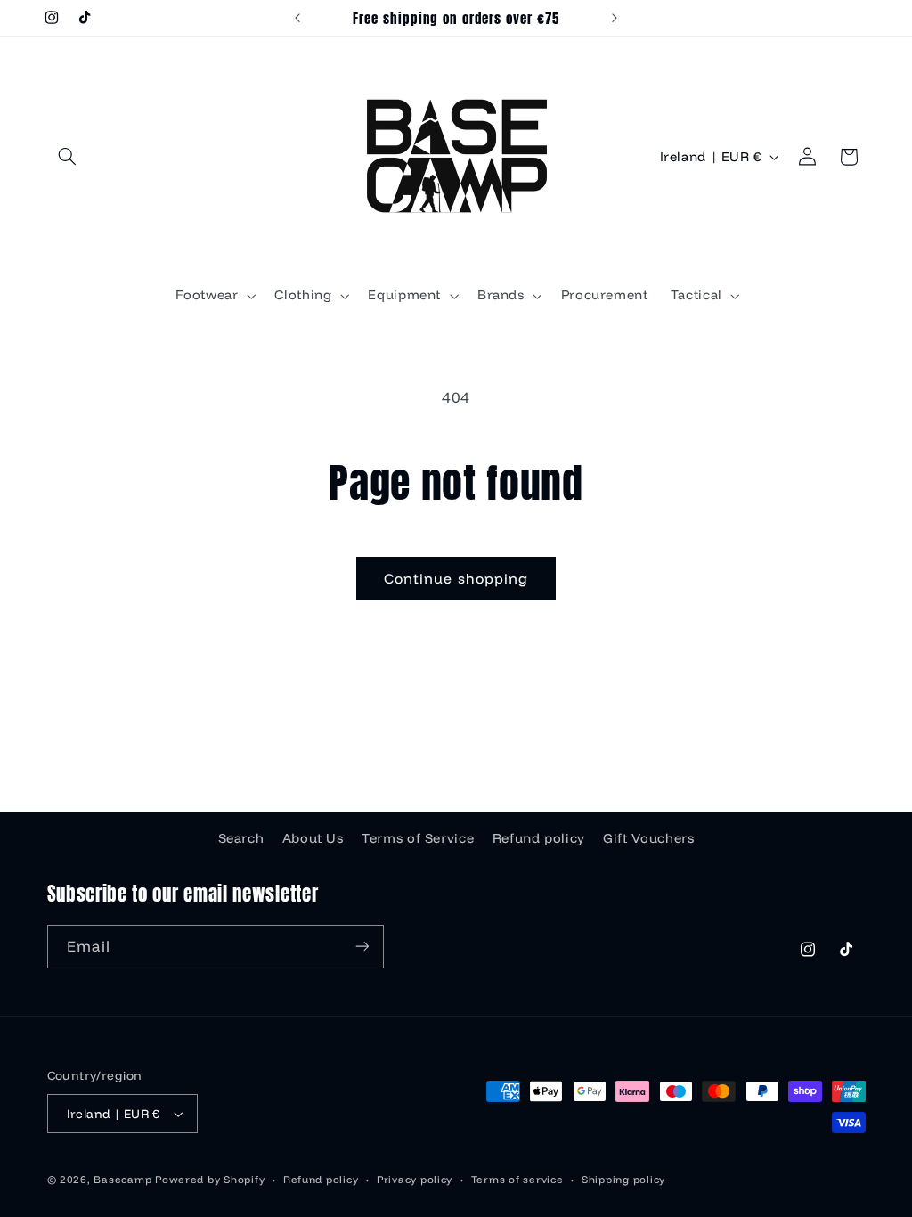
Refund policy (539, 837)
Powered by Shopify (210, 1179)
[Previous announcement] (297, 18)
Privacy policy (414, 1179)
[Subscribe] (361, 946)
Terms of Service (418, 837)
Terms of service (517, 1179)
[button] (67, 156)
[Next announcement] (614, 18)
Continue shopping (456, 578)
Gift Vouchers (648, 837)
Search (241, 837)
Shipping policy (623, 1179)
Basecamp (122, 1179)
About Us (313, 837)
